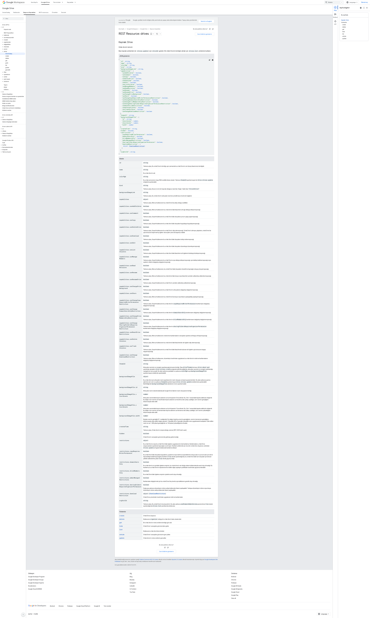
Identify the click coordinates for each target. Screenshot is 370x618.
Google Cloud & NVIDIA (35, 589)
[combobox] (334, 2)
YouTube (132, 592)
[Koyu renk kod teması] (212, 60)
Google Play (234, 595)
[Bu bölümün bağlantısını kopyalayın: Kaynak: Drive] (135, 42)
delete (121, 519)
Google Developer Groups (36, 580)
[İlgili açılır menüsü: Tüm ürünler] (63, 2)
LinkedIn (132, 586)
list (120, 529)
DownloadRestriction (137, 146)
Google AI (97, 606)
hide (121, 526)
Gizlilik (36, 614)
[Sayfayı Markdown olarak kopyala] (157, 34)
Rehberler (16, 12)
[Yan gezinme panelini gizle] (23, 614)
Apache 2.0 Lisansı (177, 559)
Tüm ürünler (57, 2)
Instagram (133, 583)
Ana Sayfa (34, 2)
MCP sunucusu (43, 12)
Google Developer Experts (36, 583)
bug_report (361, 8)
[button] (12, 27)
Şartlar (30, 614)
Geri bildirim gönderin (204, 34)
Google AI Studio (236, 586)
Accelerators (32, 586)
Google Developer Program (36, 576)
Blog (131, 576)
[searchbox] (13, 18)
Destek (63, 12)
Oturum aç (364, 2)
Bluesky (132, 580)
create (121, 516)
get (120, 523)
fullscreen (364, 8)
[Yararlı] (209, 29)
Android (233, 576)
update (121, 538)
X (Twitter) (133, 589)
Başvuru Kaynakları (29, 12)
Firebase (233, 583)
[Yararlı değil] (212, 29)
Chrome (233, 580)
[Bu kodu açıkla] (209, 60)
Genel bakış (6, 12)
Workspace (19, 2)
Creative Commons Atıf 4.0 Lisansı (148, 559)
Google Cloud (235, 592)
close (367, 8)
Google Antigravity (236, 589)
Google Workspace (132, 29)
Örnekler (55, 12)
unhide (121, 534)
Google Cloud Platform (83, 606)
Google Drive (45, 2)
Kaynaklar (70, 2)
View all (233, 598)
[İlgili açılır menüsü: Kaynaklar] (75, 2)
